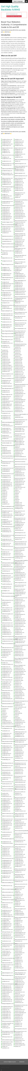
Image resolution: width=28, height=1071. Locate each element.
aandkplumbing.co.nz (7, 632)
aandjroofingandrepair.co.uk (20, 328)
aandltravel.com (18, 1037)
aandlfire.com (18, 848)
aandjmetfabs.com (19, 210)
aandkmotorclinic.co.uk (7, 625)
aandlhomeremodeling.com (7, 882)
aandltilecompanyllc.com (7, 1023)
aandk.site (17, 499)
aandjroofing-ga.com (7, 326)
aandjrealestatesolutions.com (8, 305)
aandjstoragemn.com (7, 404)
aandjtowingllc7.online (20, 429)
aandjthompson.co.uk (20, 421)
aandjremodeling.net (19, 308)
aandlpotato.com (19, 980)
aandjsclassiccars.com (7, 366)
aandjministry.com (6, 215)
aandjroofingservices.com (7, 339)
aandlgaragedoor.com (7, 860)
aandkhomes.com (19, 599)
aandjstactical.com (6, 396)
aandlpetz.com (5, 966)
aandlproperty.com (19, 986)
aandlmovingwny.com (19, 952)
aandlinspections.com (20, 906)
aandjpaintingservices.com (20, 248)
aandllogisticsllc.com (19, 926)
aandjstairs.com (6, 398)
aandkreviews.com (6, 654)
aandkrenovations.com (7, 651)
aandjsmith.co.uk (18, 387)
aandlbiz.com (5, 752)
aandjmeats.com (18, 207)
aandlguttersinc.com (7, 868)
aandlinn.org (5, 906)
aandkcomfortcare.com (7, 540)
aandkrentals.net (18, 651)
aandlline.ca (17, 923)
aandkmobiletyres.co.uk (20, 623)
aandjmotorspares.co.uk (7, 226)
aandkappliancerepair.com (7, 511)
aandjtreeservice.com (7, 436)
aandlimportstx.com (6, 897)
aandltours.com (18, 1026)
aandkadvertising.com (20, 505)
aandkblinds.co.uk (6, 522)
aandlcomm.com (18, 779)
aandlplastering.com (6, 967)
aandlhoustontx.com (19, 888)
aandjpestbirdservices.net (19, 259)
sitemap (7, 1067)
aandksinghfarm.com (7, 671)
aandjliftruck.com (19, 187)
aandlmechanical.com (7, 938)
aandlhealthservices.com (7, 872)
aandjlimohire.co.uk (19, 188)
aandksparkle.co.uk (6, 672)
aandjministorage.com (20, 213)
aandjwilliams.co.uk (6, 477)
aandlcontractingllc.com (20, 789)
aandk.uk (17, 501)
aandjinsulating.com (6, 141)
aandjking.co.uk (5, 157)
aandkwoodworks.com (20, 704)
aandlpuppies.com (19, 987)
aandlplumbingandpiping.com (20, 970)
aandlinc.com (18, 897)
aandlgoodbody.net (6, 863)
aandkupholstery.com (19, 695)
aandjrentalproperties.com (19, 316)
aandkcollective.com (6, 539)
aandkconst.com (6, 544)
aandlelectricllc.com (19, 815)
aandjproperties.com (7, 294)
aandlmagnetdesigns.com (7, 932)
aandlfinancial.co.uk (6, 841)
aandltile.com (18, 1021)
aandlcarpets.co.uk (19, 770)
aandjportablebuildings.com (20, 280)
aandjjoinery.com (18, 152)
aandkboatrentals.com (20, 522)
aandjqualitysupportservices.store (8, 300)
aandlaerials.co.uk (19, 723)
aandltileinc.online (6, 1024)
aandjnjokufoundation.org (19, 233)
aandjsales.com (5, 341)
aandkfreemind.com (6, 586)
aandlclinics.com (18, 777)
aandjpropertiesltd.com (20, 294)
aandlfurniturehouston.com (7, 858)
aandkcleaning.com (19, 530)
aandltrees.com (18, 1041)
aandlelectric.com (6, 811)
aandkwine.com (18, 702)
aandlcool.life (5, 793)
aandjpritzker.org (6, 288)
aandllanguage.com (6, 918)
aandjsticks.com (6, 402)
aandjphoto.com (18, 263)
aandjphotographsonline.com (20, 266)
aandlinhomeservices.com (7, 902)
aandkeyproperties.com (20, 577)
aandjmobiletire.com (6, 218)
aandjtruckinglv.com (19, 443)
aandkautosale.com (19, 515)
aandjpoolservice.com (20, 278)
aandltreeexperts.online (7, 1041)
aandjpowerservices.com (7, 283)
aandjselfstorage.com (7, 369)
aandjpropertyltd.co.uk (7, 298)
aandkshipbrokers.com (20, 669)
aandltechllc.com (18, 1020)
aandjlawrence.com (6, 184)
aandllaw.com (18, 918)
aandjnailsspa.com (19, 231)
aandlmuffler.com (6, 954)
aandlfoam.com (5, 852)
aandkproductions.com (20, 641)
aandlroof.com (5, 993)
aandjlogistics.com (19, 194)
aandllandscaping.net (19, 914)
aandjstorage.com (19, 402)
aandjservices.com (19, 374)
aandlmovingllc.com (6, 952)
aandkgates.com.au (6, 588)
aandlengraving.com (6, 822)
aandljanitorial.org (19, 911)
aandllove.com (5, 928)
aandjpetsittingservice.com (7, 264)
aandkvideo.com (18, 697)
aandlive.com (18, 910)
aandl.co (4, 711)
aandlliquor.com (18, 925)
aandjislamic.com (19, 144)
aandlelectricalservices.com (7, 813)
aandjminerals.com (19, 212)
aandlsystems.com (6, 1018)
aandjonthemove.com (20, 239)
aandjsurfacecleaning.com (7, 411)
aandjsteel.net (5, 399)
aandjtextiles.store (19, 417)
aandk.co (17, 490)
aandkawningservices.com (19, 518)
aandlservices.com (6, 998)
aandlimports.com (19, 894)
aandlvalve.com (5, 1048)
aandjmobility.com (19, 218)
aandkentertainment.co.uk (7, 573)
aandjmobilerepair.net (7, 216)
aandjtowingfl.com (6, 428)
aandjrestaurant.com (7, 324)
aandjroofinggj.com (19, 335)
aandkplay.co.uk (18, 631)
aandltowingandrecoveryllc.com (8, 1031)
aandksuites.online (19, 680)
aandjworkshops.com (7, 484)
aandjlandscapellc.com (20, 167)
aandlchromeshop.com (7, 775)
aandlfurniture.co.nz (6, 855)
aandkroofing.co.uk (19, 655)
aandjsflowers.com (6, 380)
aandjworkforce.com (19, 482)
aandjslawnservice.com (20, 386)
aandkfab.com (18, 578)
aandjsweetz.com (6, 413)
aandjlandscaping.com (7, 170)
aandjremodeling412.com (6, 310)
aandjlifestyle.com (19, 185)
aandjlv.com (17, 197)
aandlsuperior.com (19, 1014)
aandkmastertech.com (20, 622)
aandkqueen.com (18, 646)
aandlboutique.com (19, 755)
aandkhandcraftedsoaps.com (7, 593)
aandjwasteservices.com (7, 468)
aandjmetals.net (6, 210)
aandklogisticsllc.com (20, 619)
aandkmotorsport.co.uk (7, 626)
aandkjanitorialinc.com (7, 609)
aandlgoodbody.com (6, 862)
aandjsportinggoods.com (6, 394)
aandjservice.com (19, 371)
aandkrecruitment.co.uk (20, 649)
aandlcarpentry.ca (19, 769)
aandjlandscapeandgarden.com (21, 166)
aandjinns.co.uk (18, 139)
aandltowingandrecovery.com (20, 1028)
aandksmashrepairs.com (20, 671)
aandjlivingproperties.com (19, 192)
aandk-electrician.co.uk (20, 487)
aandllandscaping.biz (19, 913)
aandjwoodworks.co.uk (20, 481)
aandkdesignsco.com (19, 562)
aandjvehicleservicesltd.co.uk (20, 459)
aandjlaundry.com (19, 179)
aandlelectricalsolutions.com (7, 816)
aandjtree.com (18, 435)
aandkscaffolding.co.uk (7, 664)
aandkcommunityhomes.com (20, 541)
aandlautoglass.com (19, 742)
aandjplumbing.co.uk (6, 273)
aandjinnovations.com (7, 139)
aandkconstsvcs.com (20, 548)
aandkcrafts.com (19, 553)
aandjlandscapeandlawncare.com (8, 168)
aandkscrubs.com (6, 666)
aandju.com (17, 446)
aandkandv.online (18, 507)
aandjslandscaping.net (7, 386)
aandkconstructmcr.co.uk (7, 549)
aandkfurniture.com (19, 586)
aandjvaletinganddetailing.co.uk (8, 456)
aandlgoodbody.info (19, 862)
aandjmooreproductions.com (20, 220)
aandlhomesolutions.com (19, 886)
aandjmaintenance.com (7, 199)
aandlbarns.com (18, 749)
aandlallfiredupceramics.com (20, 731)
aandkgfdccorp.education (19, 589)
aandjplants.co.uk (6, 269)
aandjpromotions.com (20, 289)
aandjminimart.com (6, 213)
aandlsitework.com (19, 1002)
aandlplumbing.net (6, 969)
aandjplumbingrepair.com (20, 276)
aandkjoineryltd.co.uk (19, 611)
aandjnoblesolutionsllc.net (7, 236)
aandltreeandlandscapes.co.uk (8, 1039)
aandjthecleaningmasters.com (20, 419)
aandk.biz (4, 490)
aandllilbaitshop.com (6, 923)
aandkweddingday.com (7, 698)
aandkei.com (18, 571)
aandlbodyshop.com (19, 752)
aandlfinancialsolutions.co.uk (20, 844)
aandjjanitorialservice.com (7, 148)
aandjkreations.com (6, 161)
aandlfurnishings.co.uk (20, 854)
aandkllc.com (18, 617)
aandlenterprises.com (7, 823)
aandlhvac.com (18, 889)
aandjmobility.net (6, 219)
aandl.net (4, 714)
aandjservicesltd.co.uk (20, 376)
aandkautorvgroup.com (7, 515)
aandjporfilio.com (6, 279)
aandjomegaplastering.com (7, 239)
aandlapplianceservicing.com (7, 739)
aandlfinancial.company (7, 843)
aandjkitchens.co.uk (6, 158)
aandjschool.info (6, 360)
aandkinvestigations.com (6, 607)
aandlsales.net (5, 995)
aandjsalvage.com (19, 341)
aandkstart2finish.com (20, 674)
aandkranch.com (18, 648)
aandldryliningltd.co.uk (20, 806)
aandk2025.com (5, 504)
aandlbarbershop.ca (6, 749)
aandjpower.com (18, 282)
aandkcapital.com (6, 528)
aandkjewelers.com (19, 609)
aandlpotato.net (6, 981)
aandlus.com (18, 1046)
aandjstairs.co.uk (18, 396)
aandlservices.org (19, 998)
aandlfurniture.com (19, 855)
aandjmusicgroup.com (20, 229)
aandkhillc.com (18, 595)
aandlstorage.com (6, 1011)
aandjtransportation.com (19, 433)
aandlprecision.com (19, 981)
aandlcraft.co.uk (18, 794)
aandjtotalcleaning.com (7, 425)
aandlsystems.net (19, 1018)
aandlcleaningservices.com (20, 776)
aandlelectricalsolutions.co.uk (20, 813)
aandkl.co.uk (17, 612)
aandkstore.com (6, 675)
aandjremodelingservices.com (20, 312)
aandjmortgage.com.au (7, 222)
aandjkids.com (18, 155)
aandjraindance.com (19, 301)
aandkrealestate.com (7, 649)
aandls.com (17, 993)
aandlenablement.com (7, 820)
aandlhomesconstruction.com (20, 884)
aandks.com (5, 662)
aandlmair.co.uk (18, 931)
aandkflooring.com (6, 581)
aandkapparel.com (19, 508)
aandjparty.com (18, 251)
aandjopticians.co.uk (19, 241)
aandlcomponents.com (20, 782)
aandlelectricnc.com (19, 816)
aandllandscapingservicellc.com (21, 917)
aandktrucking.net (6, 694)
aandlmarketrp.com (6, 935)
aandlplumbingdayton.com (7, 972)
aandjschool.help (18, 359)
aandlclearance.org (6, 777)
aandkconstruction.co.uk (20, 544)
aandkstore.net (18, 675)
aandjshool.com (18, 382)
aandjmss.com (18, 226)
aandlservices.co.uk (19, 996)
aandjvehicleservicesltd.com (7, 461)
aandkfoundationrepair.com (20, 585)
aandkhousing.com (6, 602)
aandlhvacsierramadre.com (7, 892)
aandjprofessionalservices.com (8, 290)
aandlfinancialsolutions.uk (19, 846)
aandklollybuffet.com (7, 620)
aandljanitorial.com (6, 911)
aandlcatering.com (6, 773)
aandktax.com (18, 682)
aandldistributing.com (7, 803)
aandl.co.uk (17, 711)
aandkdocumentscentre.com (7, 569)
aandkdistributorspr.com (20, 566)
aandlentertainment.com (20, 823)
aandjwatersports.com (20, 468)
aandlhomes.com (19, 881)
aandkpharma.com (6, 631)
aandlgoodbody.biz (19, 860)
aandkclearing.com (6, 536)
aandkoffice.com (6, 629)
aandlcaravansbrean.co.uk (7, 770)
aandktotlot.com (6, 686)
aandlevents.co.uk (6, 828)
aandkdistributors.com (7, 566)
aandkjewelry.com (6, 611)
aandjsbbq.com (5, 345)
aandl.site (4, 717)
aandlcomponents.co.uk (20, 780)
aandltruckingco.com (19, 1043)
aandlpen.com (18, 963)
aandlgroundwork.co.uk (20, 865)
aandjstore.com (18, 404)
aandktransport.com (19, 688)
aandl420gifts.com (6, 720)
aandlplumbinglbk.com (20, 974)
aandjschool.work (19, 365)
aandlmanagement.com (20, 932)
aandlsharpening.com (19, 999)
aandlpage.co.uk (18, 957)
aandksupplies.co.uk (6, 682)
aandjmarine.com (6, 203)
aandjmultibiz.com (6, 228)
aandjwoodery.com (19, 479)
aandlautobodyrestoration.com (8, 741)
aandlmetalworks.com (20, 945)
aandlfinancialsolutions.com (7, 846)
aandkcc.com (18, 528)
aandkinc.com (5, 605)
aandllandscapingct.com (7, 916)
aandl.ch (17, 710)
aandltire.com (5, 1026)
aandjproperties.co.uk (19, 292)
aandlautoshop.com (19, 747)
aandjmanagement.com (7, 201)
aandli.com (17, 891)
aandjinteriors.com (6, 142)
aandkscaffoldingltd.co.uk (19, 665)
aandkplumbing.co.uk (19, 632)
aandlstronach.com (6, 1012)
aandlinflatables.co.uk (20, 900)
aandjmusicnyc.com (6, 231)
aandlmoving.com (6, 951)
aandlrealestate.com (7, 989)
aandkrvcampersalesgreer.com (8, 660)
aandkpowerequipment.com (20, 636)
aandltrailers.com (19, 1032)
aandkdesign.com (19, 557)
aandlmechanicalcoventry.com (20, 939)
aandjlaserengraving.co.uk (7, 178)
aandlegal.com (18, 809)
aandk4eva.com (18, 504)
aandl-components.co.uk (20, 707)
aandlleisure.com (18, 922)
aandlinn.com (18, 903)
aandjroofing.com (6, 327)
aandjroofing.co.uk (19, 326)
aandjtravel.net (5, 435)
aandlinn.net (17, 904)
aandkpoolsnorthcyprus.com (7, 636)
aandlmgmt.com (6, 946)
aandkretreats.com (19, 652)
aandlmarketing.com (6, 934)
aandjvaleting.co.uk (19, 453)
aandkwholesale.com (19, 698)
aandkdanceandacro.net (20, 556)
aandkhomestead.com (20, 600)
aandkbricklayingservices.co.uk (8, 526)
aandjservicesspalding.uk (20, 377)
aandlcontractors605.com (19, 791)
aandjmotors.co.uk (19, 223)
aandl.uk (4, 719)
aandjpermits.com (19, 257)
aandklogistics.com (6, 619)
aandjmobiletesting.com (20, 216)
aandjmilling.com (6, 212)
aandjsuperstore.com (19, 408)
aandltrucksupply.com (7, 1045)
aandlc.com (17, 766)
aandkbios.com (18, 521)
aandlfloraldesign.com (20, 849)
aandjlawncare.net (19, 181)
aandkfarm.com (5, 580)
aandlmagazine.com (19, 929)
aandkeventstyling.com (20, 575)
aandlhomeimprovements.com (20, 880)
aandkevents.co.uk (6, 575)
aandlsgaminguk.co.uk (7, 999)
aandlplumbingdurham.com (20, 972)
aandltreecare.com (19, 1038)
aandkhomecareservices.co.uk (20, 597)
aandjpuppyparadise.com (20, 298)
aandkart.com (18, 512)
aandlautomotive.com (7, 743)
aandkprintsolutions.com (20, 638)
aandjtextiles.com (6, 417)
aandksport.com (6, 674)
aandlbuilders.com (19, 758)
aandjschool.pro (5, 363)
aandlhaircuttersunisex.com (20, 869)
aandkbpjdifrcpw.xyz (19, 524)
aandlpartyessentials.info (6, 962)
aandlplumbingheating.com (7, 975)
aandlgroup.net (18, 866)
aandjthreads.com (19, 422)
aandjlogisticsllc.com (7, 195)
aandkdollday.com (19, 569)
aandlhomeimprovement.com (7, 880)
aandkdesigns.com (6, 559)
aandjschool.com (6, 359)
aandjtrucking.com (19, 440)
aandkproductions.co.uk (7, 641)
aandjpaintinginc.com (19, 245)
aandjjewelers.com (19, 149)
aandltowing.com (6, 1027)
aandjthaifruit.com (6, 418)
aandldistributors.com (20, 803)
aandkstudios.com (19, 677)
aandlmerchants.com (7, 945)
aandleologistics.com (7, 825)
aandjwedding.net (6, 469)
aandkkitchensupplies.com (7, 613)
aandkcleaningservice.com (19, 532)
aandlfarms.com (6, 836)
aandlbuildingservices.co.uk (20, 763)
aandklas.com (5, 616)
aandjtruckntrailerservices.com (8, 445)
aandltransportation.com (6, 1036)
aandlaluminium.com (6, 733)
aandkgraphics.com (19, 590)
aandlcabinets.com (6, 767)
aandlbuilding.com (6, 759)
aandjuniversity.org (6, 452)
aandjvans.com (18, 455)
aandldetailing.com (6, 802)
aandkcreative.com (19, 554)
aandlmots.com (18, 949)
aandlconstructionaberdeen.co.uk (8, 788)
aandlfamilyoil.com (6, 834)
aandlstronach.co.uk (19, 1011)
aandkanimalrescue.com (7, 508)
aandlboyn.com (18, 756)
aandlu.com (4, 1046)
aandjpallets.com (18, 249)
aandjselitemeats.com (20, 369)
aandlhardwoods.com (7, 870)
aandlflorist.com (6, 851)
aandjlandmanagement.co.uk (7, 163)
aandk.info (4, 496)
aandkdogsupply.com (19, 568)
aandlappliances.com (19, 736)
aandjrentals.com (6, 318)
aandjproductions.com (20, 288)
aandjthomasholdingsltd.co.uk (7, 422)
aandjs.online (18, 340)
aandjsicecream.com (7, 383)
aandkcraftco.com (6, 553)
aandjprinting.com (19, 285)
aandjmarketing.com (19, 203)
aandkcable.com (18, 527)
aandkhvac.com (18, 602)
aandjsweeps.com (19, 411)
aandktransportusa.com (20, 689)
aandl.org (17, 714)
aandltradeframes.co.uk (7, 1032)
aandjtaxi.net (18, 415)
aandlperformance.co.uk (7, 964)
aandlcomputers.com (7, 783)
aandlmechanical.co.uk (20, 937)
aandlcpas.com (5, 794)
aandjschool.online (6, 362)
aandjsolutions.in (6, 392)
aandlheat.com (18, 872)
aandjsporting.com (19, 392)
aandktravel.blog (18, 691)
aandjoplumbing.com (7, 241)
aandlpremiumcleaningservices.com (9, 984)
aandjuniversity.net (19, 450)
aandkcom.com (18, 539)
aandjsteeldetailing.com (20, 399)
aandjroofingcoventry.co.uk (7, 336)
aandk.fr (17, 495)
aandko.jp (4, 628)
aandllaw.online (5, 920)
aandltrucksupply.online (20, 1045)
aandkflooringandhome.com (20, 582)
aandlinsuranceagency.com (20, 908)
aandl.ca (4, 710)
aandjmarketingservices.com (7, 205)
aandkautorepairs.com (20, 514)
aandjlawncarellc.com (7, 182)
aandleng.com (18, 820)
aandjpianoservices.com (20, 267)
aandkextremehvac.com (7, 577)
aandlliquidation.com (6, 925)
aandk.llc (17, 496)
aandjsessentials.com (20, 379)
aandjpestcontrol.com (7, 261)
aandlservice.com (6, 996)
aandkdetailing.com (6, 565)
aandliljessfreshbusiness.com (7, 895)
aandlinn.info (5, 904)
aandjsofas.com (6, 390)
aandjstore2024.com (7, 405)
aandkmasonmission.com (7, 623)
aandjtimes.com (6, 424)
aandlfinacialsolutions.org (19, 840)
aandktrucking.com (19, 692)
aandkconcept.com (6, 543)
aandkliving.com (5, 617)
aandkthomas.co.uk (6, 685)
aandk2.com (5, 502)
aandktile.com (18, 685)
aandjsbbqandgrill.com (20, 345)
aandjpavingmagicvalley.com (20, 255)
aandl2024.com (18, 719)
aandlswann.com (18, 1017)
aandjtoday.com (18, 424)
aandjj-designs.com (6, 145)
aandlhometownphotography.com (8, 889)
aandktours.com (18, 686)
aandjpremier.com (19, 283)
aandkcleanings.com (6, 531)
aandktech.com (18, 683)
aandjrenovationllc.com (7, 313)
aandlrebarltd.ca (18, 989)
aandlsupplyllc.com (6, 1017)
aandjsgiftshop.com (19, 380)
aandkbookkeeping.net (7, 524)
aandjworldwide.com (19, 484)
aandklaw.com (18, 616)
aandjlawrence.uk (18, 184)
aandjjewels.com (6, 151)
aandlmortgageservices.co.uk (7, 949)
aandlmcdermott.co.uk (7, 937)
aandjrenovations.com (20, 313)
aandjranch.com (5, 302)
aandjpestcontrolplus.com (19, 262)
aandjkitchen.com (19, 157)
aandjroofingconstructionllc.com (8, 333)
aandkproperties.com (19, 642)
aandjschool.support (6, 365)
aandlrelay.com (18, 990)
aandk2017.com (18, 502)
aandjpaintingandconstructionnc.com (9, 246)
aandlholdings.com (19, 876)
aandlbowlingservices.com (7, 757)
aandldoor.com (5, 805)
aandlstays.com (5, 1009)
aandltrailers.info (6, 1034)
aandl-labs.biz (5, 708)
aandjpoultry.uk (5, 282)
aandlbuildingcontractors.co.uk (20, 760)
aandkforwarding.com (7, 584)
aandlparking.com (19, 960)
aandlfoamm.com (19, 852)
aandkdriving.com (6, 571)
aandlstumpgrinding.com (20, 1012)
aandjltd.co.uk (18, 195)
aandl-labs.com (18, 708)
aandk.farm (4, 495)
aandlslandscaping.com (7, 1006)
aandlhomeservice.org (7, 885)
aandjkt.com (17, 161)
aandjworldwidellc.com (7, 485)
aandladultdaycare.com (20, 722)
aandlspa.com (18, 1008)
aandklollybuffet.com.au (20, 620)
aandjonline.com (18, 238)
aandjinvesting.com (19, 142)
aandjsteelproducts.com (7, 401)
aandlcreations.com (6, 796)
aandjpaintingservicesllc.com (7, 250)
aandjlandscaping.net (19, 170)
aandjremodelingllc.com (20, 309)
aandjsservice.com (19, 395)
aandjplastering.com (6, 270)
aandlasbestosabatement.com (21, 739)
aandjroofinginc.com (19, 337)
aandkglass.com (6, 590)
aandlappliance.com (19, 734)
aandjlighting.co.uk (6, 188)
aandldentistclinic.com (20, 798)
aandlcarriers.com (19, 772)
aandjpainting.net (18, 244)
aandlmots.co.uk (18, 948)
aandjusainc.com (18, 452)
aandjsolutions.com (19, 390)
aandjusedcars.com (6, 453)
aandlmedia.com (18, 941)
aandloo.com (18, 955)
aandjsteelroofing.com (20, 401)
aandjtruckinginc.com (19, 441)
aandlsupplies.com (6, 1015)
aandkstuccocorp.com (7, 677)
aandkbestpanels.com (7, 521)
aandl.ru (16, 716)
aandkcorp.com (5, 551)
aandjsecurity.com (19, 368)
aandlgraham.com (19, 863)
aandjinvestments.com (7, 144)
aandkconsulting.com (19, 550)
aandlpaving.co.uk (19, 961)
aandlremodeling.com (7, 992)
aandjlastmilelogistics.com (20, 178)
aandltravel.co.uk (18, 1035)
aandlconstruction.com (20, 786)
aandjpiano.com (5, 267)
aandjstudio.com (18, 407)
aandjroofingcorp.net (19, 334)
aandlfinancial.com (19, 841)
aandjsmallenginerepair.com (7, 388)
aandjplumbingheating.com (7, 277)
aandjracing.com (18, 299)
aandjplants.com (18, 269)
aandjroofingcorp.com (20, 332)
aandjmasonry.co (18, 204)
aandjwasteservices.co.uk (19, 466)
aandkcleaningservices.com (20, 535)
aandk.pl (16, 498)
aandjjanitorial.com (19, 145)
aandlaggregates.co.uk (20, 726)
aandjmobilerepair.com (20, 215)
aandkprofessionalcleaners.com (8, 643)
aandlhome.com (6, 877)
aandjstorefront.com (19, 405)
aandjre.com (17, 302)
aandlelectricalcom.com (20, 811)
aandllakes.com (5, 913)
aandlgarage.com (19, 859)
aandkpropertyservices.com (7, 647)
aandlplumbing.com (19, 967)
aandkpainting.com (19, 629)
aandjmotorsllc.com (19, 225)
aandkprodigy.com (19, 639)
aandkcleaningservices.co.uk (7, 535)
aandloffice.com (6, 955)
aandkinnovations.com (20, 605)
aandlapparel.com (6, 734)
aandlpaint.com (18, 958)
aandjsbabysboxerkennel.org (20, 344)
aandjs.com (17, 338)
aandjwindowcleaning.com (19, 478)
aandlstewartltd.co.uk (20, 1009)
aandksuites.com (19, 678)
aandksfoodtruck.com (7, 669)
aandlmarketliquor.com (20, 934)
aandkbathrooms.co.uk (20, 519)
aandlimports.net (18, 895)
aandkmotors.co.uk (19, 625)
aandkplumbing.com (6, 634)
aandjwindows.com (6, 479)
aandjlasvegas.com (6, 179)
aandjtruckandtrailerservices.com (8, 441)
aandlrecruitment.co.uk (7, 990)
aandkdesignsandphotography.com (9, 563)
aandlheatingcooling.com (19, 874)
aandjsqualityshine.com (20, 393)
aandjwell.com (18, 471)
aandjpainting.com (19, 242)
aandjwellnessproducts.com (7, 473)
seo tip (8, 1065)
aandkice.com (18, 603)
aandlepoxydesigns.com (20, 825)
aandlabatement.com (19, 720)
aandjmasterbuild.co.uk (20, 206)
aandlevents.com (19, 828)
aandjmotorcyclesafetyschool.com (9, 224)
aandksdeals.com (19, 666)
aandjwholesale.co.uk (19, 472)
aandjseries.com (6, 371)
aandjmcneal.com (6, 207)
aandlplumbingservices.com (20, 976)
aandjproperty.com (6, 295)
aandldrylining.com (6, 806)
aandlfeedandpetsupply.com (7, 838)
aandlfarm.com (18, 834)
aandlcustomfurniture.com (20, 797)
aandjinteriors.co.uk (19, 141)
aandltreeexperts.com (20, 1040)
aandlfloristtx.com (19, 851)
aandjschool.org (18, 362)
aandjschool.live (18, 360)
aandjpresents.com (6, 285)
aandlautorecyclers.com (20, 746)
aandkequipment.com (20, 572)
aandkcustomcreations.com (7, 557)
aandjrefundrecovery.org (20, 306)
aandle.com (17, 808)
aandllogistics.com (6, 926)
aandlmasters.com (19, 935)
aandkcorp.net (18, 551)
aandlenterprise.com (19, 822)
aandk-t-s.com (18, 488)
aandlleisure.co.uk (6, 922)
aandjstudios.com (6, 408)
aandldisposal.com (19, 802)
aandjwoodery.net (6, 481)
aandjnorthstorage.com (20, 235)
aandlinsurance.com (6, 907)
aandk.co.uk (17, 491)
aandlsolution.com (19, 1006)
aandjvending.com (6, 463)
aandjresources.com (6, 322)
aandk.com (4, 493)
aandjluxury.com (5, 197)
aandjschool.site (18, 363)
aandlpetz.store (18, 966)
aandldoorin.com (18, 805)
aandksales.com (18, 662)
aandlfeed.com (18, 836)
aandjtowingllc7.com (6, 429)
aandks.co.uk (18, 661)
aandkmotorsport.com (20, 626)
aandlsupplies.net (19, 1015)
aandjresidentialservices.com (20, 320)
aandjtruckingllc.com (6, 443)
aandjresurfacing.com (20, 324)
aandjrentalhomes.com (7, 315)
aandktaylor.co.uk (6, 683)
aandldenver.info (6, 800)
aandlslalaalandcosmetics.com (21, 1005)
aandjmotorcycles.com (20, 222)
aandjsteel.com (18, 398)
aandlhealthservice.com (20, 870)
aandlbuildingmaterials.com (7, 763)
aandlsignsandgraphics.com (7, 1003)
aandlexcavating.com (7, 832)
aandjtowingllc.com (19, 428)
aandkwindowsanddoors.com (7, 703)
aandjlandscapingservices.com (20, 175)
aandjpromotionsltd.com (20, 291)
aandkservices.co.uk (6, 668)
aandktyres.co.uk (6, 695)
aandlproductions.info (20, 983)
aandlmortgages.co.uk (20, 946)
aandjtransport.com (6, 432)
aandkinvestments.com (20, 606)
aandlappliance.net (6, 736)
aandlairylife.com (6, 730)
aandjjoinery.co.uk (6, 152)
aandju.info (4, 447)
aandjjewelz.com (18, 151)
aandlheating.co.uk (6, 873)
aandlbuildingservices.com (7, 765)
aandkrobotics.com (19, 654)
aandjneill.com (5, 232)
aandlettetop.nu (18, 826)
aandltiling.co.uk (18, 1024)
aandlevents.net (5, 829)
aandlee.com (5, 809)
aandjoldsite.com (19, 236)
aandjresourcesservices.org (20, 323)
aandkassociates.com (7, 514)
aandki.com (4, 603)
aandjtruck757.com (19, 438)
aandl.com (4, 713)
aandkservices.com (19, 668)
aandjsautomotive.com (7, 343)
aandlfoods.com (6, 854)
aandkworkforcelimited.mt (7, 706)
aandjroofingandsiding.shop (7, 331)
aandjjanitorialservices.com (20, 148)
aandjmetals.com (19, 209)
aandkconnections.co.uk (20, 543)
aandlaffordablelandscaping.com (8, 726)
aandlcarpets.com (6, 772)
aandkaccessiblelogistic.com (7, 506)
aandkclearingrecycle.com (19, 537)
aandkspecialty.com (19, 672)
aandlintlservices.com (7, 910)
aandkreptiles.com (6, 652)
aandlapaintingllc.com (20, 733)
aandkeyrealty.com (6, 578)
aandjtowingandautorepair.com (21, 426)
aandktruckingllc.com (19, 694)
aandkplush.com (18, 634)
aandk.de (17, 493)
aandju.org (4, 449)
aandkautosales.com (7, 517)
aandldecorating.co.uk (7, 798)
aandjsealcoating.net (7, 368)
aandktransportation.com (7, 690)
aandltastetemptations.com (7, 1021)
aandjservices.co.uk (19, 372)
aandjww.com (5, 487)
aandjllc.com (5, 194)
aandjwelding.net (6, 471)
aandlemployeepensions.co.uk (20, 819)
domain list (21, 1061)
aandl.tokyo (17, 717)
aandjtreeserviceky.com (20, 436)
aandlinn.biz (17, 901)
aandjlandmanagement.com (20, 163)
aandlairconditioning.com (19, 729)
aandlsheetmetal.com (7, 1001)
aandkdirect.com (18, 565)
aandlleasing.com (19, 920)
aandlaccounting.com (7, 722)
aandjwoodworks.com (7, 482)
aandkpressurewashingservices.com (9, 639)
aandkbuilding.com (19, 525)
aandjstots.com (5, 407)
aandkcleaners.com (6, 530)
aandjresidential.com (7, 319)
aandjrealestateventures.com (20, 305)
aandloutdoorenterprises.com (7, 958)
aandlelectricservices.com (7, 819)
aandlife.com (18, 892)
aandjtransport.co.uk (19, 431)
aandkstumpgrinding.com (6, 680)
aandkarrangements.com (19, 511)
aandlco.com (5, 779)
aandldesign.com (18, 800)
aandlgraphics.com (6, 865)
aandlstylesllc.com (6, 1014)
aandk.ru (4, 499)
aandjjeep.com (5, 149)
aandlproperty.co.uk (6, 986)
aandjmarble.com (19, 201)
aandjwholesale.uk (6, 475)
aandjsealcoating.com (20, 366)
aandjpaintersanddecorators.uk (8, 243)
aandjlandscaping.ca (19, 169)
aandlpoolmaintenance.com (7, 979)
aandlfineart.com (6, 848)
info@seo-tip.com (11, 1061)
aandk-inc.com (5, 488)
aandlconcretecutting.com (20, 784)
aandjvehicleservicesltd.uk (19, 461)
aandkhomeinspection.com (7, 600)
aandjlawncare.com (6, 181)
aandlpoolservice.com (20, 978)
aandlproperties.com (19, 984)
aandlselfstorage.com (20, 995)
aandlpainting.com (6, 960)
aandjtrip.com (5, 438)
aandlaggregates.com (7, 728)
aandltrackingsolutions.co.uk (20, 1031)
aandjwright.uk (18, 485)
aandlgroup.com (6, 866)
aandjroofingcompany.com (20, 331)
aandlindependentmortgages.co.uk (9, 899)
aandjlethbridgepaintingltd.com (8, 186)
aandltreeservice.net (6, 1043)
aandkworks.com (18, 705)
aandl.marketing (18, 713)
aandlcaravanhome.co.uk (20, 767)
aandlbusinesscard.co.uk (20, 764)
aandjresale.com (18, 318)
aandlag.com (18, 725)
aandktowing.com (6, 688)
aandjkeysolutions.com (20, 154)
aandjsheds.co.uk (6, 382)
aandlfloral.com (5, 849)
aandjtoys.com (5, 431)
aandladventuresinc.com (7, 723)
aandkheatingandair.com (20, 592)
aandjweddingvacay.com (20, 469)
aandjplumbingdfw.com (20, 275)
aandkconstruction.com (7, 546)
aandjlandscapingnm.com (19, 173)
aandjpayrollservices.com (6, 258)
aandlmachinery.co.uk (19, 928)
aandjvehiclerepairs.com (7, 458)
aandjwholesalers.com (20, 475)
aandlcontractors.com (7, 790)
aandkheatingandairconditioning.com (9, 596)
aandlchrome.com (19, 773)
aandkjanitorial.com (19, 608)
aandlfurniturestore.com (20, 857)
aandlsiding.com (18, 1001)
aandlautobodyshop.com (20, 740)
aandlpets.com (18, 964)
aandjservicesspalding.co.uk (7, 378)
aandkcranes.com (6, 554)
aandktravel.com (6, 692)
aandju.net (17, 447)
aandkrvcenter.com (19, 659)
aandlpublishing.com (6, 987)
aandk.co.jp (4, 491)
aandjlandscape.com (6, 165)
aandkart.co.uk (5, 512)
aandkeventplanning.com (20, 574)
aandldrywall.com (6, 808)
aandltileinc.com (18, 1023)
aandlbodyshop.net (19, 753)
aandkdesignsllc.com (19, 563)
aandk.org (4, 498)
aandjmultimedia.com (19, 228)
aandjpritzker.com (6, 286)
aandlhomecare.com (19, 877)
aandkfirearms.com (19, 580)
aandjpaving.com (18, 252)
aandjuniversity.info (6, 450)
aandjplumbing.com (19, 273)
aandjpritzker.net (18, 286)
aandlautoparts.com (6, 746)
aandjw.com (5, 465)
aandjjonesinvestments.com (7, 155)
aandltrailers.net (18, 1034)
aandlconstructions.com (20, 787)
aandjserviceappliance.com (7, 374)
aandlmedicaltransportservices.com (9, 943)
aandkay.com (5, 519)
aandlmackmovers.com (7, 929)
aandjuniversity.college (20, 449)
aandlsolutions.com (6, 1008)
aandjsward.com (18, 410)
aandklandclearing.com (20, 614)
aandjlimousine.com (6, 190)
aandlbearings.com (6, 750)
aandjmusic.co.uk (6, 229)
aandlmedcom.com (6, 941)
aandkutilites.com (6, 697)
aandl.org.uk (5, 716)
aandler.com (5, 826)
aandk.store (5, 501)
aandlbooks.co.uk (6, 755)
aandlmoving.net (18, 951)
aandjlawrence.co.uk (19, 182)
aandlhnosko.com (6, 876)
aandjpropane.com (6, 292)
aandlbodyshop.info (6, 753)
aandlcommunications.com (7, 781)
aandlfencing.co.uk (19, 837)
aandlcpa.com (18, 793)
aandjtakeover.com (6, 415)
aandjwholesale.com (19, 474)
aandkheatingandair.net (20, 593)
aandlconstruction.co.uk (7, 786)
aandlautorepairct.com (7, 747)
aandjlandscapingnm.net (7, 174)
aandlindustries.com (19, 898)
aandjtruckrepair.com (19, 444)
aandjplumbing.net (6, 275)
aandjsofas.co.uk (19, 389)
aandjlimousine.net (19, 190)
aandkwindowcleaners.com (7, 701)
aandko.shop (18, 628)
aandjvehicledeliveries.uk (20, 456)
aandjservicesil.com (6, 376)
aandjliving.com (5, 191)
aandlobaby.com (18, 954)
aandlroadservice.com (20, 992)
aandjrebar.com (5, 306)
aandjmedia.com (6, 209)
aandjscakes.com (6, 347)
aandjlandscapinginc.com (6, 173)
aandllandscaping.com (7, 914)
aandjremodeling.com (7, 308)
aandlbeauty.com (18, 750)
